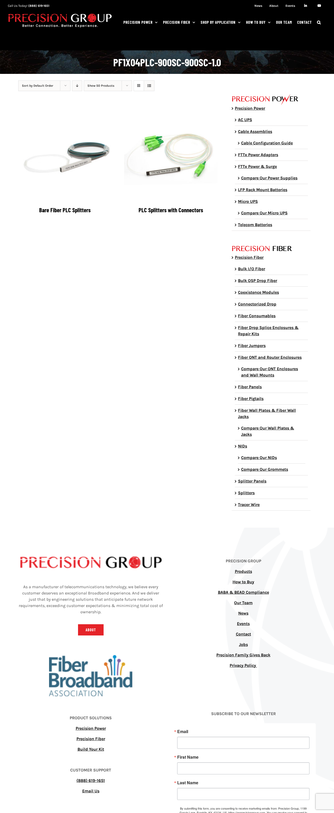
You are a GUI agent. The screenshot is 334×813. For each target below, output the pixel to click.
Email (182, 731)
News (243, 613)
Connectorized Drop (257, 304)
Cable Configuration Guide (267, 142)
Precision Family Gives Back (243, 654)
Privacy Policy (243, 665)
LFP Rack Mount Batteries (262, 189)
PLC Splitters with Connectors (171, 210)
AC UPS (245, 119)
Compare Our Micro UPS (264, 212)
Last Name (187, 783)
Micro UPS (248, 201)
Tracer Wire (249, 504)
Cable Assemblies (255, 131)
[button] (319, 22)
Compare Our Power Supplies (269, 177)
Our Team (243, 602)
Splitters (246, 492)
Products (243, 571)
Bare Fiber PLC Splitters (65, 210)
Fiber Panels (250, 386)
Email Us (90, 790)
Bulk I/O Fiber (251, 268)
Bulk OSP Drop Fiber (257, 280)
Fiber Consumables (257, 315)
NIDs (242, 446)
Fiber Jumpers (252, 345)
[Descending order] (77, 85)
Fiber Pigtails (251, 398)
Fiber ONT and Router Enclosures (270, 357)
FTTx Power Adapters (258, 154)
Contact (243, 634)
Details (68, 154)
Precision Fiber (249, 257)
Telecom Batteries (255, 224)
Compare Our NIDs (259, 457)
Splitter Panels (252, 481)
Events (243, 623)
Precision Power (250, 108)
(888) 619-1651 (38, 6)
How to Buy (243, 581)
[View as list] (149, 86)
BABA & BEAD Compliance (243, 592)
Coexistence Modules (258, 292)
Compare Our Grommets (264, 469)
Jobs (243, 644)
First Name (188, 757)
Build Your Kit (90, 749)
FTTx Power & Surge (257, 166)
